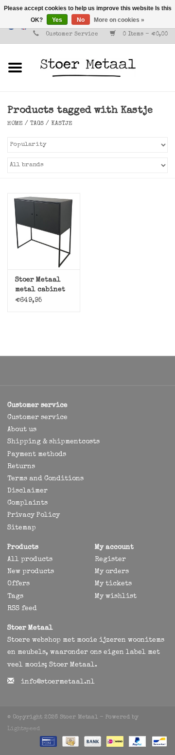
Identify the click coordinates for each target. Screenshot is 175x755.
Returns (21, 466)
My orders (112, 571)
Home (15, 124)
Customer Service (72, 34)
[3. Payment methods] (47, 741)
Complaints (27, 503)
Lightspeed (23, 729)
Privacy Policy (33, 515)
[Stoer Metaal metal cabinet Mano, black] (43, 231)
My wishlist (116, 596)
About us (21, 429)
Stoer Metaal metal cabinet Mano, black (40, 286)
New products (30, 571)
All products (29, 559)
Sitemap (21, 528)
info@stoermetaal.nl (58, 682)
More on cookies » (119, 20)
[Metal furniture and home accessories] (103, 67)
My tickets (113, 583)
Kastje (61, 124)
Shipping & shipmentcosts (53, 442)
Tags (37, 124)
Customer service (37, 417)
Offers (18, 583)
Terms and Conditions (45, 478)
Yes (57, 20)
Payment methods (36, 454)
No (81, 20)
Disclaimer (27, 491)
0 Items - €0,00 (144, 34)
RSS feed (22, 608)
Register (110, 559)
